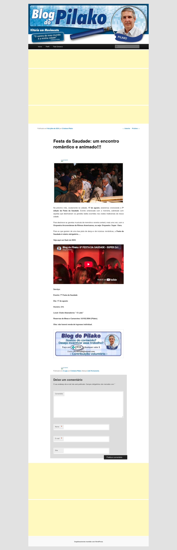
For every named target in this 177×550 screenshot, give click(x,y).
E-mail (58, 438)
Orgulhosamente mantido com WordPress (88, 541)
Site (56, 450)
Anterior (126, 128)
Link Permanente (93, 371)
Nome (58, 427)
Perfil (47, 46)
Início (40, 46)
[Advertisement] (88, 59)
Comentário (59, 393)
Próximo (136, 128)
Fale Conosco (58, 46)
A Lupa (65, 371)
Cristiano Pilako (67, 128)
